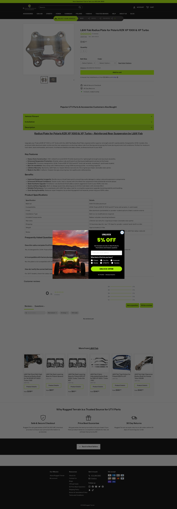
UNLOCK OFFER (106, 269)
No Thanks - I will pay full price (106, 274)
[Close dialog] (122, 232)
